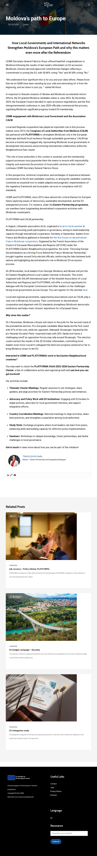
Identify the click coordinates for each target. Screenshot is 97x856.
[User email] (15, 475)
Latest (26, 24)
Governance (16, 678)
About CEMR (16, 516)
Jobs (52, 787)
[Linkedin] (8, 475)
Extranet (53, 795)
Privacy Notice (56, 791)
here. (85, 290)
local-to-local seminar (70, 226)
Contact (53, 784)
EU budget (15, 597)
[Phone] (11, 475)
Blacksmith (30, 797)
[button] (7, 5)
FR (51, 818)
